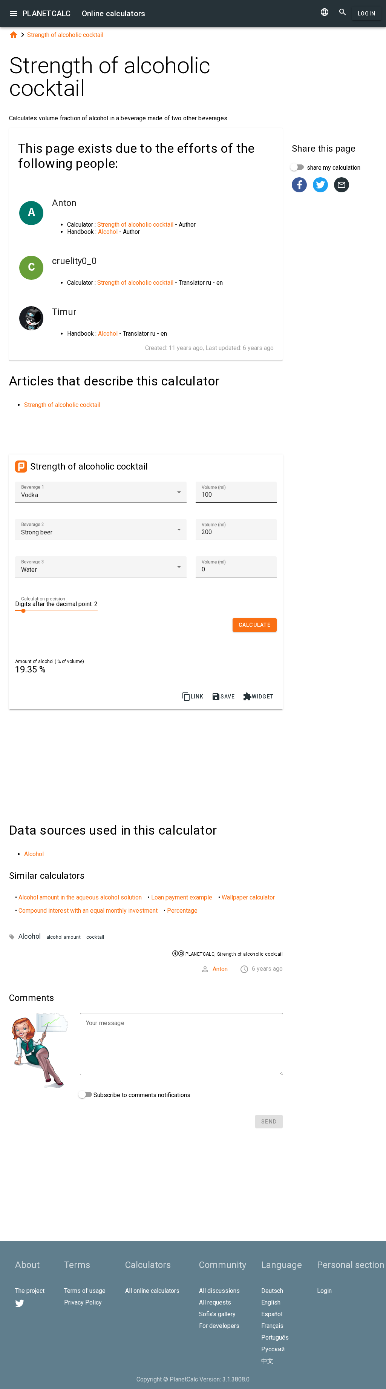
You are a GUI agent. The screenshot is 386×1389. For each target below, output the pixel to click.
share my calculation (332, 167)
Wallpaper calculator (248, 897)
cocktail (95, 937)
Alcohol (108, 231)
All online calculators (152, 1290)
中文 (267, 1360)
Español (271, 1314)
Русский (273, 1349)
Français (272, 1325)
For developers (219, 1325)
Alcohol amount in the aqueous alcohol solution (80, 897)
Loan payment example (181, 897)
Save (223, 696)
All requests (215, 1302)
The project (29, 1290)
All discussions (219, 1290)
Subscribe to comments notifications (141, 1095)
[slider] (56, 610)
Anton (220, 969)
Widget (258, 696)
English (270, 1302)
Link (193, 696)
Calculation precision (43, 599)
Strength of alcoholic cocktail (65, 34)
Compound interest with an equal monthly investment (88, 910)
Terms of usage (85, 1290)
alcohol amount (63, 937)
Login (366, 14)
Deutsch (272, 1290)
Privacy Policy (83, 1302)
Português (275, 1337)
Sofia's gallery (217, 1314)
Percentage (182, 910)
